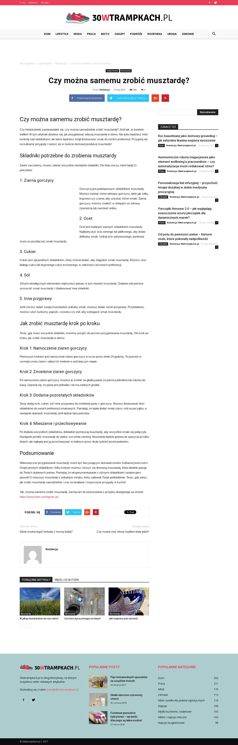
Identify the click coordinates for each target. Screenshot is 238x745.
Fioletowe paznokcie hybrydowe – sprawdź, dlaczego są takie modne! (126, 716)
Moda (78, 34)
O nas (22, 2)
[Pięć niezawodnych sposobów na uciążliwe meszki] (98, 681)
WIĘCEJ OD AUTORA (67, 579)
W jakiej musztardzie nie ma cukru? (39, 618)
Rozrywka (154, 34)
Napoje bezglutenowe (171, 722)
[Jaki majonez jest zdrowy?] (129, 601)
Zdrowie (188, 34)
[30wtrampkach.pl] (119, 17)
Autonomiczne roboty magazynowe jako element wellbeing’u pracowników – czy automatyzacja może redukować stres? (186, 161)
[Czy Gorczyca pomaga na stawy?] (84, 601)
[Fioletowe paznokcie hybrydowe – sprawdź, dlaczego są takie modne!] (98, 717)
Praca (91, 34)
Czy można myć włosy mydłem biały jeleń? (123, 531)
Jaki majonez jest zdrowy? (123, 618)
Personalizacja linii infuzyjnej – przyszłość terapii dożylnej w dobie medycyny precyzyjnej (188, 187)
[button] (213, 33)
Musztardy (126, 70)
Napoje (162, 706)
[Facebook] (209, 2)
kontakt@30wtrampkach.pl (63, 689)
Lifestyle (62, 34)
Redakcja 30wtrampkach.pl (181, 145)
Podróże (136, 34)
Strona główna (27, 63)
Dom (47, 34)
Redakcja (104, 89)
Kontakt (45, 2)
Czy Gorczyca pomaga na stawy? (82, 618)
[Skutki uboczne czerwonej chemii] (98, 699)
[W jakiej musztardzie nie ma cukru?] (40, 601)
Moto (105, 34)
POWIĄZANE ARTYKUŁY (36, 579)
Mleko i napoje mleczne (172, 717)
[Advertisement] (119, 51)
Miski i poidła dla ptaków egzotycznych (181, 700)
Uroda (172, 34)
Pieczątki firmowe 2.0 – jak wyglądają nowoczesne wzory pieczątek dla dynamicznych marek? (184, 213)
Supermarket (112, 70)
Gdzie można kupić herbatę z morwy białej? (46, 531)
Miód (161, 689)
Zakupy (120, 34)
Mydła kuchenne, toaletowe (175, 711)
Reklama (33, 2)
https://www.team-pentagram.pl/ (39, 496)
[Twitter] (215, 2)
